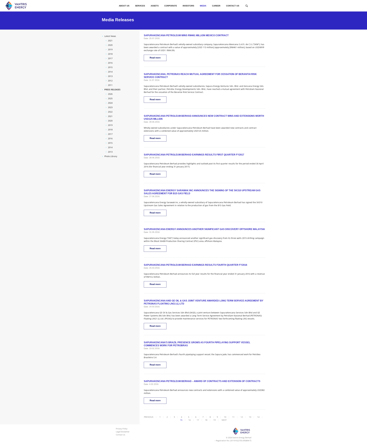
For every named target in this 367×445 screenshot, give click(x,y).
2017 (110, 58)
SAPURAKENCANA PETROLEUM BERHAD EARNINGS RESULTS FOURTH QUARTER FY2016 (195, 265)
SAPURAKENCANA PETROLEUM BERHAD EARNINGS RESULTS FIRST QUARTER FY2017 (194, 154)
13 (250, 417)
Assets (155, 6)
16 (189, 420)
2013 (110, 76)
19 (214, 420)
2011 (110, 85)
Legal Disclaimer (122, 431)
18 (206, 420)
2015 (110, 67)
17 (198, 420)
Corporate (170, 6)
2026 (110, 94)
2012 (110, 80)
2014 (110, 71)
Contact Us (232, 6)
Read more (155, 57)
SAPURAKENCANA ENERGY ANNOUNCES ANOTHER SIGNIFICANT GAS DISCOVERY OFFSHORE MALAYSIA (204, 229)
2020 (110, 45)
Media (203, 6)
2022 (110, 111)
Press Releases (112, 89)
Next (224, 420)
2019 (110, 49)
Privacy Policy (121, 428)
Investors (188, 6)
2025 (110, 98)
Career (216, 6)
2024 (110, 102)
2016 (110, 62)
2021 (110, 40)
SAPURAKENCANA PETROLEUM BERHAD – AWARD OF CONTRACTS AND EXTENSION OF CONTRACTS (202, 381)
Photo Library (110, 156)
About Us (124, 6)
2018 (110, 54)
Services (140, 6)
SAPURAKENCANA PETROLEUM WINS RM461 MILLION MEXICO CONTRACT (186, 35)
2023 (110, 107)
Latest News (110, 36)
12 (242, 417)
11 (233, 417)
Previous (148, 417)
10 (225, 417)
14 (258, 417)
